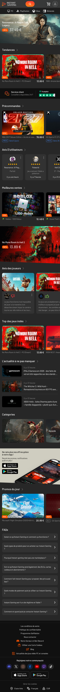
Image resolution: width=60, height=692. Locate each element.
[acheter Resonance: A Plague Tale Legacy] (30, 29)
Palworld (35, 167)
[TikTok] (51, 666)
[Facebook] (30, 666)
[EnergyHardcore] (41, 296)
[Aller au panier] (48, 3)
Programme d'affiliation (30, 633)
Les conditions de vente (30, 626)
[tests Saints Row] (18, 282)
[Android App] (40, 675)
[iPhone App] (20, 675)
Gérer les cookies (30, 684)
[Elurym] (12, 159)
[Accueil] (9, 4)
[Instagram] (23, 666)
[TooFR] (35, 159)
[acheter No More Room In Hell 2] (30, 244)
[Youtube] (37, 666)
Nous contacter (30, 637)
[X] (16, 666)
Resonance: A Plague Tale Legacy (12, 167)
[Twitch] (44, 666)
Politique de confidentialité (30, 630)
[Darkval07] (7, 296)
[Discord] (9, 666)
